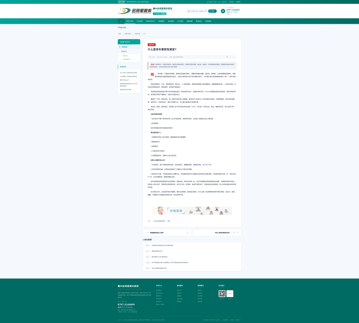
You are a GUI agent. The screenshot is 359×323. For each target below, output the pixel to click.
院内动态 (200, 298)
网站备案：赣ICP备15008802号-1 (212, 320)
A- (230, 57)
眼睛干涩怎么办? (124, 80)
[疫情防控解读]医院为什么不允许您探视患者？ (129, 85)
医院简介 (200, 290)
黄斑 (169, 221)
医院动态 (199, 21)
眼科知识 (125, 56)
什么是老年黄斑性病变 (159, 221)
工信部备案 (225, 320)
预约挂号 (179, 293)
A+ (233, 57)
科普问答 (137, 33)
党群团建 (190, 21)
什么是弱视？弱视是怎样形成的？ (129, 76)
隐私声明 (238, 320)
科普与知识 (130, 21)
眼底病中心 (159, 296)
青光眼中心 (159, 298)
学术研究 (140, 21)
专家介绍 (179, 290)
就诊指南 (231, 2)
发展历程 (200, 293)
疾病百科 (124, 51)
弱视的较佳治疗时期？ (126, 89)
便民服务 (179, 296)
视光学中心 (159, 301)
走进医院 (171, 21)
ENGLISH (224, 2)
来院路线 (238, 2)
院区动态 (200, 301)
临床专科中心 (150, 21)
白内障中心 (159, 290)
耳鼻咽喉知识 (127, 59)
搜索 (213, 11)
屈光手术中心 (159, 293)
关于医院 (180, 21)
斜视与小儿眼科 (160, 304)
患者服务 (162, 21)
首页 (119, 33)
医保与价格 (180, 298)
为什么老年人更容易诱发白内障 (128, 73)
